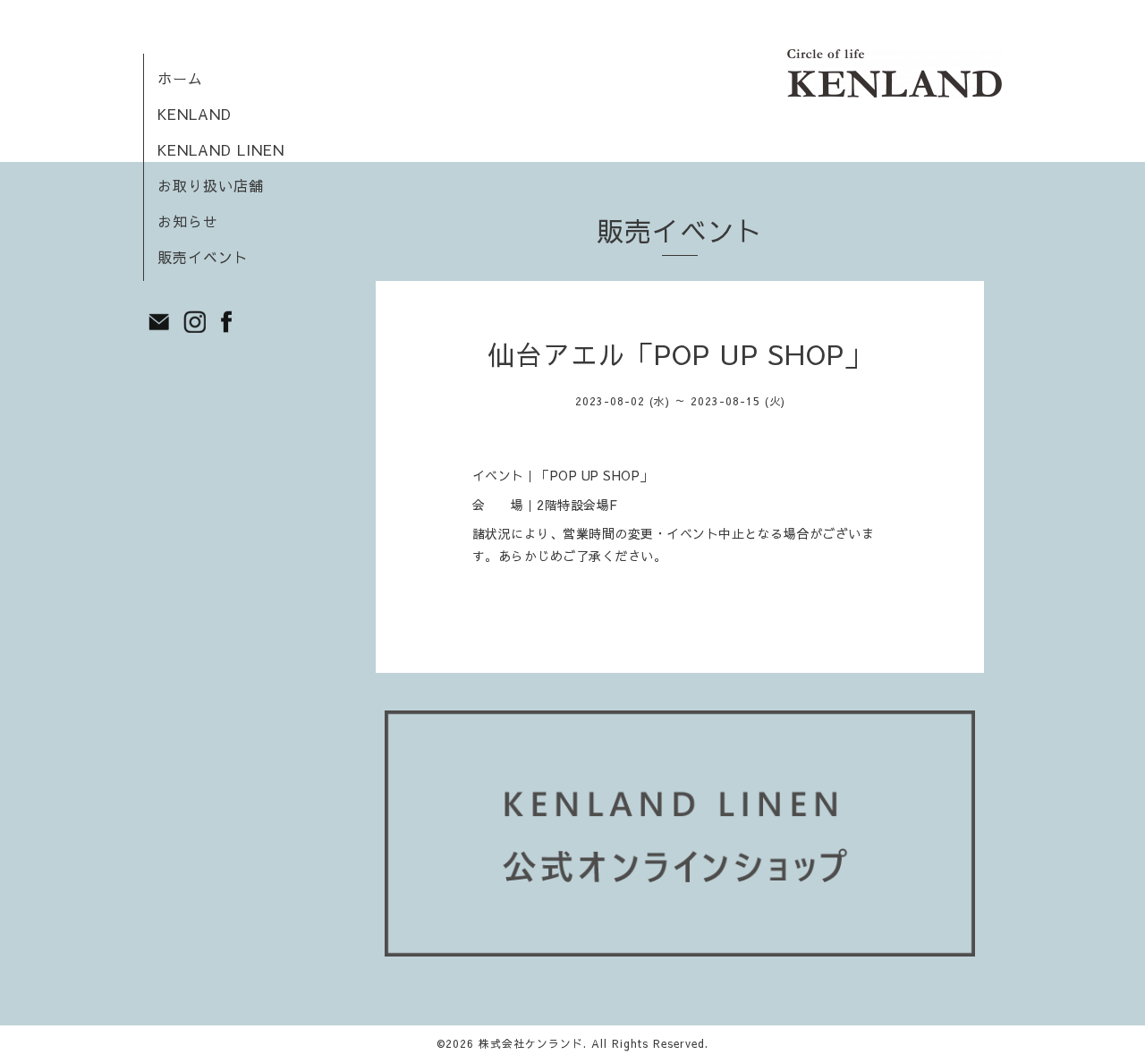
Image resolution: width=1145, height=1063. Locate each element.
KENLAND (194, 113)
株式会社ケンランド (531, 1043)
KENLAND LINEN (220, 149)
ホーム (180, 78)
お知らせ (187, 221)
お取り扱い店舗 (210, 185)
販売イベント (203, 257)
